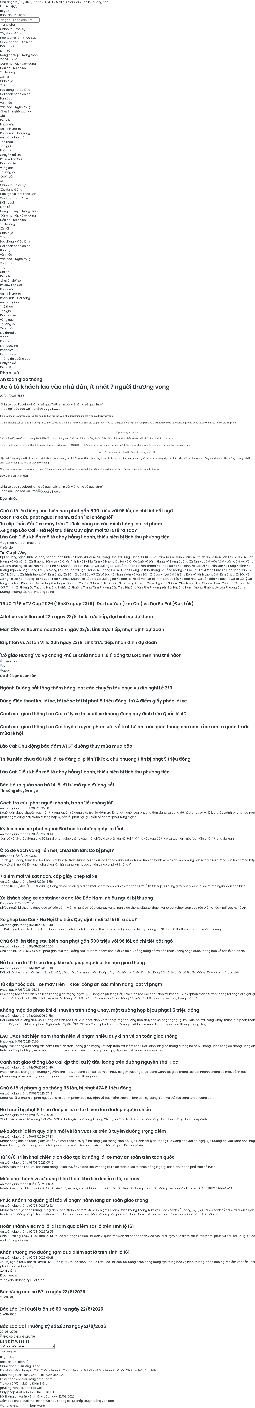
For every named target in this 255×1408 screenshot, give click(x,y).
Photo (4, 341)
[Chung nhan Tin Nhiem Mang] (22, 1405)
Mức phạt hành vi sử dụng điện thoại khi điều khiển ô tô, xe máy (69, 1179)
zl (8, 11)
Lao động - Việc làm (15, 90)
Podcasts (6, 350)
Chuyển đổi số (10, 155)
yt (5, 11)
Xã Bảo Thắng (150, 570)
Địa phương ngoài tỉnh (17, 557)
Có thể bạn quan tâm (19, 675)
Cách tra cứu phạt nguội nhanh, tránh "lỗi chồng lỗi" (56, 517)
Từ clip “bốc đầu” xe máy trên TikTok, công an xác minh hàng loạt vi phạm (81, 524)
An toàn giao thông (14, 137)
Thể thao (6, 142)
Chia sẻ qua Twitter (47, 404)
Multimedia (8, 333)
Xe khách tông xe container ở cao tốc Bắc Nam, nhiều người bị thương (76, 898)
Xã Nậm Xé (143, 583)
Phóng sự (6, 150)
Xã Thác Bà (165, 566)
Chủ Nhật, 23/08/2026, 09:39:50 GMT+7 (27, 2)
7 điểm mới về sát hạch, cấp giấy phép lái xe (48, 876)
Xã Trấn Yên (215, 566)
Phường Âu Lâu (214, 587)
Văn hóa (6, 103)
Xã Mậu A (213, 561)
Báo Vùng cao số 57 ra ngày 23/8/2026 (42, 1292)
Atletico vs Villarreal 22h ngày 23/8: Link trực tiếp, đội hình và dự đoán (76, 617)
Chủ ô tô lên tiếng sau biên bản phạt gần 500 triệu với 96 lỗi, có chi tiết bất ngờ (86, 511)
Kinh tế (5, 51)
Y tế (3, 85)
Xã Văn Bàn (140, 574)
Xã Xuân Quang (128, 570)
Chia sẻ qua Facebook (16, 404)
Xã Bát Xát (88, 574)
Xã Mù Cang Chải (105, 557)
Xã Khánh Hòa (67, 566)
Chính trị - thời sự (12, 29)
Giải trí (4, 116)
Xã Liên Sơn (219, 557)
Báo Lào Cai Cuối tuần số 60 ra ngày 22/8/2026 (51, 1309)
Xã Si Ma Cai (106, 583)
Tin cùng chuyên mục (19, 790)
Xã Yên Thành (146, 566)
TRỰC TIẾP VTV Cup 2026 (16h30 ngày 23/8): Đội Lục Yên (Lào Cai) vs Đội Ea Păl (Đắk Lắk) (97, 604)
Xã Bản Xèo (71, 574)
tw (12, 1357)
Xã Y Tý (246, 570)
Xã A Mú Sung (10, 574)
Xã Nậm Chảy (224, 574)
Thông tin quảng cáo (15, 359)
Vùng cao (7, 168)
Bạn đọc (6, 98)
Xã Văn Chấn (19, 561)
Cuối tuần (7, 176)
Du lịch (5, 120)
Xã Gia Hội (235, 557)
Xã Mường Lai (105, 566)
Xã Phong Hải (106, 570)
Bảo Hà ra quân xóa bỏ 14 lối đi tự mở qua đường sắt (57, 785)
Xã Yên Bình (182, 566)
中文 (14, 6)
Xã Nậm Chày (52, 574)
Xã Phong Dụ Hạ (113, 561)
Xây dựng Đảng (11, 33)
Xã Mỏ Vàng (244, 561)
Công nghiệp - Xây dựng (18, 64)
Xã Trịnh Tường (31, 574)
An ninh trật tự (10, 129)
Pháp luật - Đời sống (15, 133)
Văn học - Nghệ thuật (16, 107)
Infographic (8, 354)
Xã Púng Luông (129, 557)
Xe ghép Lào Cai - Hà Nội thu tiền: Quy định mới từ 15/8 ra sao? (68, 530)
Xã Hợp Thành (85, 570)
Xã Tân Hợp (197, 561)
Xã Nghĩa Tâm (90, 561)
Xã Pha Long (26, 583)
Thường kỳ (7, 172)
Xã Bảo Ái (198, 566)
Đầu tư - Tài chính (13, 68)
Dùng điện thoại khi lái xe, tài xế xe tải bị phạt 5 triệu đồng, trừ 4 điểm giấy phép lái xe (93, 701)
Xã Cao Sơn (88, 583)
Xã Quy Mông (48, 570)
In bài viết (69, 404)
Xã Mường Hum (210, 570)
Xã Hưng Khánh (235, 566)
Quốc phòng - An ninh (16, 42)
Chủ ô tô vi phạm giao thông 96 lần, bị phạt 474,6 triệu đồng (65, 1088)
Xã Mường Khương (48, 583)
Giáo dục (6, 81)
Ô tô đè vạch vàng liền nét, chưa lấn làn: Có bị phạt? (57, 850)
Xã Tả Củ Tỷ (239, 579)
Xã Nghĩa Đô (9, 579)
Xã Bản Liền (207, 579)
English (5, 6)
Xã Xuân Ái (228, 561)
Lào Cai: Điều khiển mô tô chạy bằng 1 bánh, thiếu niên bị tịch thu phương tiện (85, 537)
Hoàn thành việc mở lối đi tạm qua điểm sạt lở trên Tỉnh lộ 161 (67, 1226)
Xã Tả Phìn (155, 579)
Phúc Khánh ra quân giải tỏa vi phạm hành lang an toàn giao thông (74, 1200)
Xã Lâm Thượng (11, 566)
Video (4, 337)
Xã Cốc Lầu (171, 579)
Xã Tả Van (139, 579)
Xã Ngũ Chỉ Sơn (163, 583)
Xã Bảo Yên (243, 574)
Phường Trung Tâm (85, 587)
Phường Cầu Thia (112, 587)
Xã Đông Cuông (177, 561)
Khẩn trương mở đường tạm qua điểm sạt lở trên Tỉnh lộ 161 (65, 1252)
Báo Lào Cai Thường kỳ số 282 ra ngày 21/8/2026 (53, 1326)
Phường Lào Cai (22, 592)
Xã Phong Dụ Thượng (30, 587)
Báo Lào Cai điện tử (14, 15)
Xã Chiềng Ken (181, 574)
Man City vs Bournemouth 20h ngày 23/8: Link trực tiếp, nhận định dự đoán (82, 629)
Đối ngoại (7, 46)
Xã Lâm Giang (154, 561)
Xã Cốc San (66, 570)
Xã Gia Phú (191, 570)
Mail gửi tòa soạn (68, 2)
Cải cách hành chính (15, 94)
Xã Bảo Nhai (189, 579)
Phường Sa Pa (44, 592)
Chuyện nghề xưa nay (16, 111)
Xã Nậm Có (218, 583)
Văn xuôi (6, 263)
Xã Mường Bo (107, 579)
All (1, 181)
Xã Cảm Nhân (125, 566)
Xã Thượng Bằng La (43, 561)
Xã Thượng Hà (29, 579)
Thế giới (6, 146)
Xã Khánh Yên (121, 574)
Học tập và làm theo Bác (18, 38)
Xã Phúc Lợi (86, 566)
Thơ (2, 268)
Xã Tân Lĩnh (48, 566)
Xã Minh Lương (203, 574)
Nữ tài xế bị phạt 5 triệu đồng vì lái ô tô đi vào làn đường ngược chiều (75, 1110)
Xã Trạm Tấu (162, 557)
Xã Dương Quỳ (159, 574)
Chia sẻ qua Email (90, 404)
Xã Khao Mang (81, 557)
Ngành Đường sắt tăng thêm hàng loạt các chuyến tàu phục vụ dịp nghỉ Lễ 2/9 (86, 688)
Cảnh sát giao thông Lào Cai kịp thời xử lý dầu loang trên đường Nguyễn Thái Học (89, 1062)
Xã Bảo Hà (89, 579)
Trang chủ (7, 25)
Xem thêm (8, 1271)
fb (1, 11)
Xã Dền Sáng (231, 570)
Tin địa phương (13, 552)
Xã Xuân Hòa (49, 579)
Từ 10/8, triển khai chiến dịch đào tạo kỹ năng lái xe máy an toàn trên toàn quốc (87, 1157)
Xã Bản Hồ (124, 579)
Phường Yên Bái (161, 587)
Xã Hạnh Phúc (181, 557)
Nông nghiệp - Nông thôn (19, 55)
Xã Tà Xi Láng (236, 583)
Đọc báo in (8, 163)
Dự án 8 (5, 367)
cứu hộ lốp (7, 1351)
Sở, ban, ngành (45, 557)
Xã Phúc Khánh (70, 579)
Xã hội (4, 77)
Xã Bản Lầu (70, 583)
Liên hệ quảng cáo (94, 2)
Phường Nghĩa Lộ (58, 587)
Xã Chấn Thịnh (69, 561)
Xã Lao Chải (201, 583)
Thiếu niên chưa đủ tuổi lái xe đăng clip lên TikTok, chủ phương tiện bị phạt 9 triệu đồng (95, 759)
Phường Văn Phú (137, 587)
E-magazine (9, 346)
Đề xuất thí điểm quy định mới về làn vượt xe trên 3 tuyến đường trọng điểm (83, 1131)
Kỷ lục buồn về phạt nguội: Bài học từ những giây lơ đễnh (62, 829)
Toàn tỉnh (63, 557)
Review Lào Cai (11, 159)
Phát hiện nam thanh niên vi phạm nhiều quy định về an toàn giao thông (89, 1036)
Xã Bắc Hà (223, 579)
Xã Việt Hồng (28, 570)
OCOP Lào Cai (10, 59)
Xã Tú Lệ (146, 557)
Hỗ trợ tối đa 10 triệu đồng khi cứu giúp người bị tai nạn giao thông (72, 963)
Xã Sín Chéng (125, 583)
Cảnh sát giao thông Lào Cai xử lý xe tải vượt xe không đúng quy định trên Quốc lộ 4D (93, 714)
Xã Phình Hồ (201, 557)
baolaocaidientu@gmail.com (30, 1379)
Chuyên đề (8, 363)
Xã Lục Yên (31, 566)
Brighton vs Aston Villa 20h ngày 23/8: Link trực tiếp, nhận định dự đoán (78, 642)
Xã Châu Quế (134, 561)
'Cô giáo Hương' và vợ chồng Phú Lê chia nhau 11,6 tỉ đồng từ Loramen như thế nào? (90, 655)
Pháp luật (7, 124)
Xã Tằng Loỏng (172, 570)
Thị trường (7, 72)
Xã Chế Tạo (183, 583)
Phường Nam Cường (188, 587)
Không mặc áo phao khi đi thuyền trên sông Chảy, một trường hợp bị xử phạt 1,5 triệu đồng (99, 1010)
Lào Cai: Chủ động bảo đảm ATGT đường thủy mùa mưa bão (66, 746)
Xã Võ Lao (103, 574)
